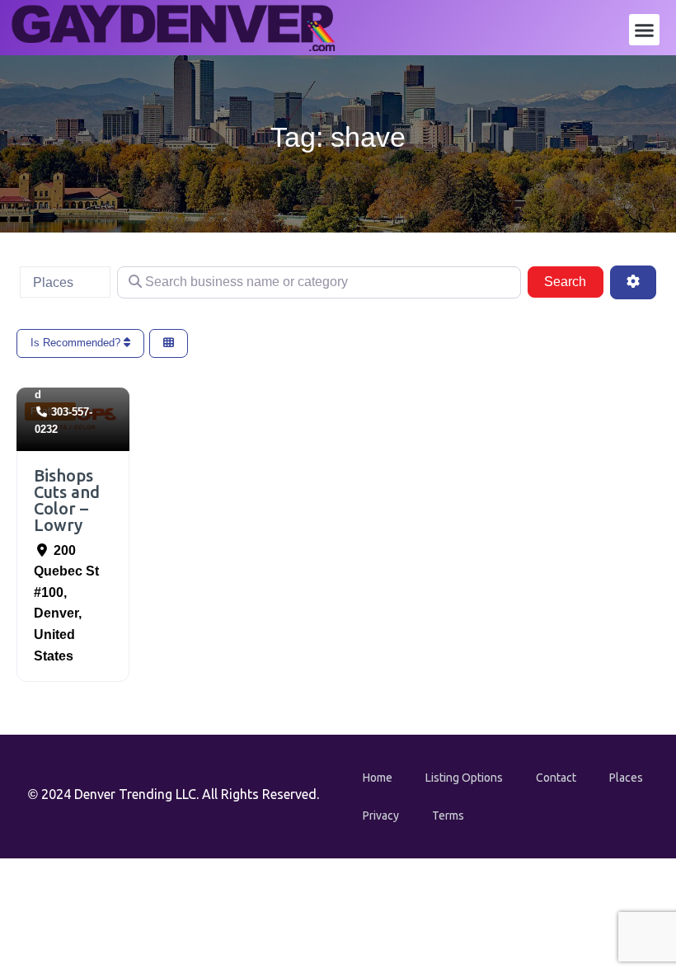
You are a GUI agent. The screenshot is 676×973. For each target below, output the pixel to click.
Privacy (381, 815)
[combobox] (65, 282)
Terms (448, 815)
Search (573, 281)
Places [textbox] (53, 282)
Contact (556, 777)
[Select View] (168, 343)
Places (626, 777)
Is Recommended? (77, 342)
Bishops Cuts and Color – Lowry (67, 500)
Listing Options (464, 777)
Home (377, 777)
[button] (644, 29)
